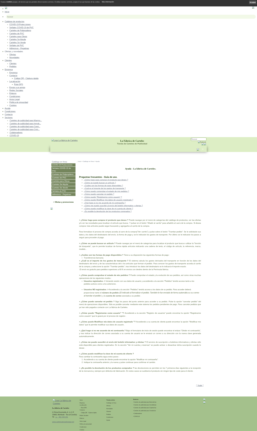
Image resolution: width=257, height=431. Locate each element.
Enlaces (12, 93)
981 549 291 (61, 417)
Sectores (9, 117)
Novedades (14, 57)
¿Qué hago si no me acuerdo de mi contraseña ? (105, 203)
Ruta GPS (18, 84)
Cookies (13, 105)
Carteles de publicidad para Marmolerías (145, 402)
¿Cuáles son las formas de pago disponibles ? (103, 185)
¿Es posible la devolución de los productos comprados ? (108, 211)
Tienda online (110, 400)
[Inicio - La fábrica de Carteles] (65, 140)
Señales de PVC (16, 45)
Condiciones (14, 96)
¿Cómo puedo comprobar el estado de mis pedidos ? (106, 191)
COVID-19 (14, 135)
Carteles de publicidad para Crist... (25, 129)
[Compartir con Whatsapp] (205, 145)
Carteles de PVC (16, 34)
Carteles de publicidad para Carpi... (25, 126)
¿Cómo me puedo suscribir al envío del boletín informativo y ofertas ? (113, 206)
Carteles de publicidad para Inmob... (25, 124)
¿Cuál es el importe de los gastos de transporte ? (105, 188)
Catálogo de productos (14, 21)
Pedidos (12, 66)
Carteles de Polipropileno (20, 30)
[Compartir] (198, 150)
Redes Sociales (16, 90)
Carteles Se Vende (17, 42)
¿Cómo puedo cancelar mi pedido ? (99, 194)
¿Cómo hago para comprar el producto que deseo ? (106, 180)
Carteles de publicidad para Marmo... (26, 120)
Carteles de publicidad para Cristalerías (145, 410)
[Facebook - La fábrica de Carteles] (203, 145)
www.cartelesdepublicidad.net (63, 422)
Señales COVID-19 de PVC (21, 27)
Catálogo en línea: (59, 162)
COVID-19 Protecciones (20, 24)
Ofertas (12, 55)
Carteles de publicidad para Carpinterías (145, 407)
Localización (14, 81)
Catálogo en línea (88, 161)
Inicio (7, 12)
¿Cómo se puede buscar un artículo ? (100, 183)
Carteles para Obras (18, 36)
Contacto (13, 76)
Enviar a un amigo (17, 87)
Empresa (9, 69)
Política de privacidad (18, 102)
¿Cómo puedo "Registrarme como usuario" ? (103, 197)
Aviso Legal (14, 99)
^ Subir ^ (200, 385)
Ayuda (7, 108)
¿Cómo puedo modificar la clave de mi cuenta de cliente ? (108, 208)
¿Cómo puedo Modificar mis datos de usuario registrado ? (108, 200)
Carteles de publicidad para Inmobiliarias (145, 405)
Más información (108, 2)
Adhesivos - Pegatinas (19, 48)
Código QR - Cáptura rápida (26, 78)
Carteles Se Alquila (17, 39)
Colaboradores (16, 132)
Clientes (8, 60)
